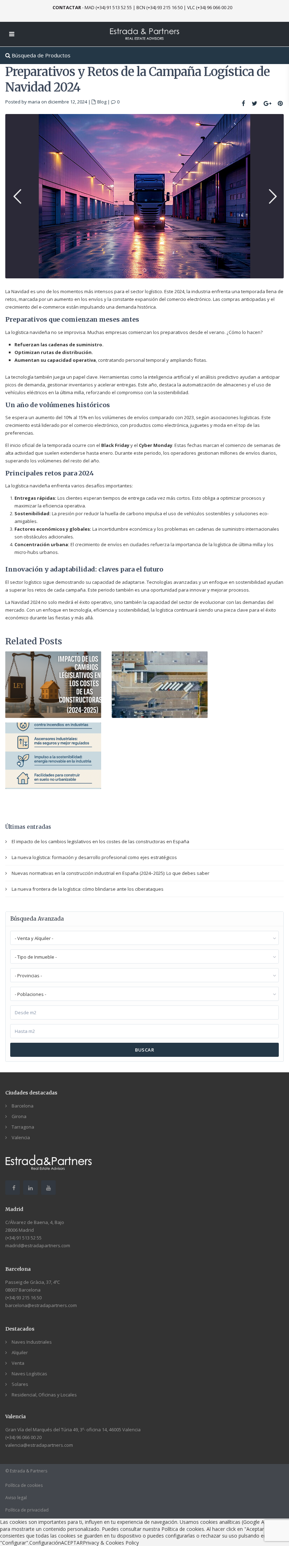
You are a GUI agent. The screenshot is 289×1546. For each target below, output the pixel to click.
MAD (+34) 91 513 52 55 (108, 7)
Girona (19, 1116)
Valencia (21, 1137)
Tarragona (23, 1127)
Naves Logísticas (29, 1373)
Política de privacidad (27, 1510)
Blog (101, 102)
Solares (20, 1384)
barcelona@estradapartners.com (41, 1305)
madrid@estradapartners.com (37, 1245)
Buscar (144, 1050)
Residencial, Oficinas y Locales (44, 1395)
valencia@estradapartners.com (39, 1445)
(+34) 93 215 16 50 (23, 1297)
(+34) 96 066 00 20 (23, 1437)
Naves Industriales (32, 1342)
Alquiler (20, 1352)
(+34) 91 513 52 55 (23, 1238)
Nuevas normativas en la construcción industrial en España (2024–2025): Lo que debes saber (110, 873)
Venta (18, 1363)
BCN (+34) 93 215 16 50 (159, 7)
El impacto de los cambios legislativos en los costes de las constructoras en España (100, 841)
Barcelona (22, 1106)
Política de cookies (24, 1485)
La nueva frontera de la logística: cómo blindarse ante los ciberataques (88, 889)
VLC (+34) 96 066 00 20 (209, 7)
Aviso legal (16, 1498)
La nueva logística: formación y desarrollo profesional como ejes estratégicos (94, 857)
